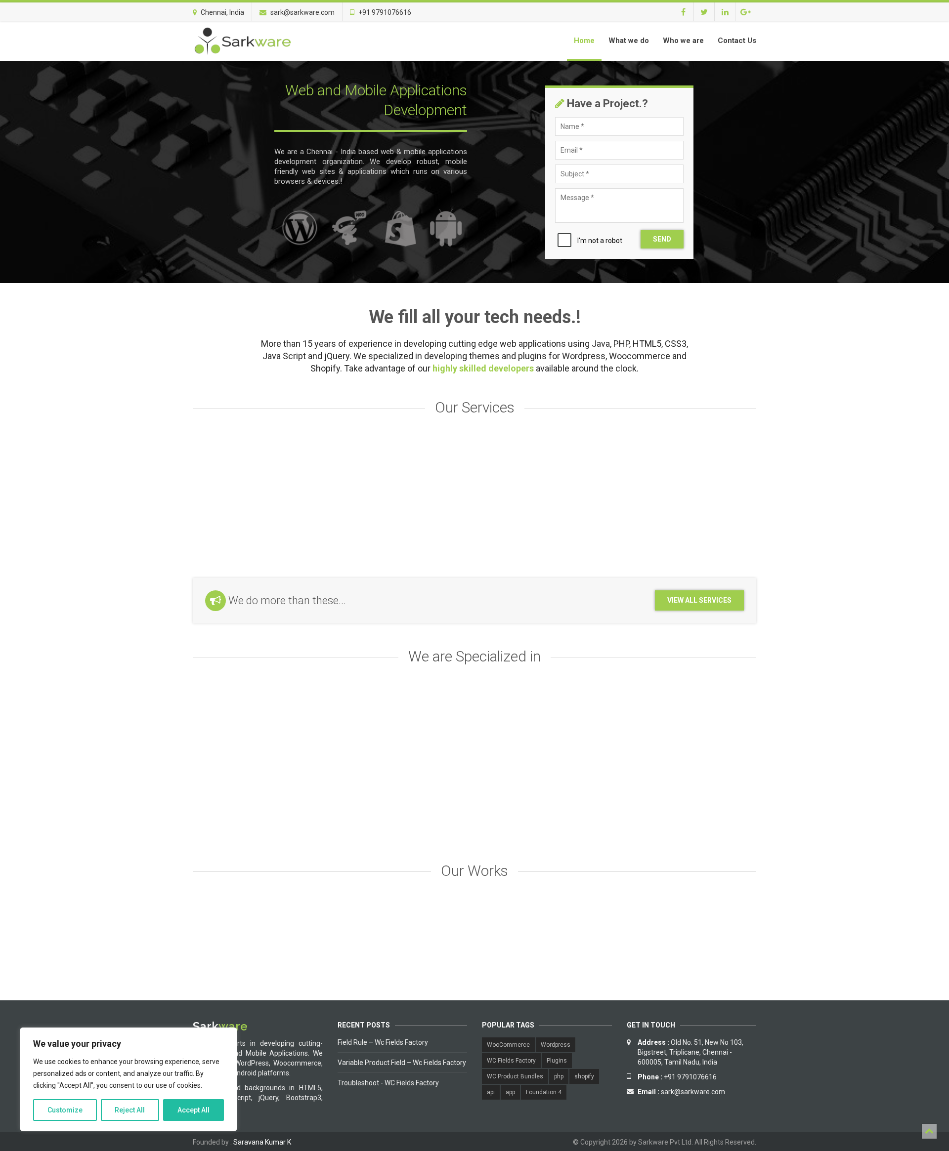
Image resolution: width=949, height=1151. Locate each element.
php (558, 1076)
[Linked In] (725, 11)
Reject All (130, 1110)
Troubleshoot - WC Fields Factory (388, 1083)
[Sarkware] (242, 41)
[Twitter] (704, 11)
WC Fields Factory (511, 1060)
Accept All (193, 1110)
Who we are (683, 40)
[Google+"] (745, 11)
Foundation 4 (543, 1092)
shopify (584, 1076)
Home (584, 40)
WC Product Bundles (515, 1076)
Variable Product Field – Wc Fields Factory (402, 1063)
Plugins (557, 1060)
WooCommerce (508, 1044)
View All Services (699, 600)
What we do (628, 40)
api (491, 1092)
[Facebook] (683, 11)
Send (662, 239)
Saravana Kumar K (262, 1142)
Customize (65, 1110)
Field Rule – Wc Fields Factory (383, 1042)
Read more (238, 540)
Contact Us (737, 40)
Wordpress (555, 1044)
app (510, 1092)
